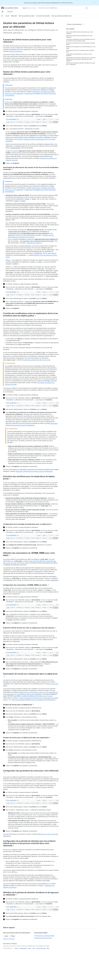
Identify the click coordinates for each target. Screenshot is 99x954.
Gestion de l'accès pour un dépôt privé (17, 705)
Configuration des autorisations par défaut (25, 585)
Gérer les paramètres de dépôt (26, 16)
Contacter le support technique (44, 938)
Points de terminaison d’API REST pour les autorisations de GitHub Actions (33, 699)
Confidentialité (23, 948)
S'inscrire (10, 11)
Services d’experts (41, 948)
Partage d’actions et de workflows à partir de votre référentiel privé (38, 692)
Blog (48, 948)
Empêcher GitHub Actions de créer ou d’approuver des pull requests (28, 628)
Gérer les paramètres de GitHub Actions (62, 16)
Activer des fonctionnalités (43, 16)
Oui (7, 936)
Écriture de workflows (15, 51)
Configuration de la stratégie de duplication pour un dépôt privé (27, 524)
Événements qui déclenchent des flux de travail (36, 360)
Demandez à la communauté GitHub (45, 935)
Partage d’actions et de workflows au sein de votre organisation (23, 694)
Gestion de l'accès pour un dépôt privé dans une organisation (26, 737)
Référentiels (14, 16)
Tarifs (33, 948)
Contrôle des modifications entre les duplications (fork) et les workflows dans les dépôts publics (30, 314)
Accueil (7, 16)
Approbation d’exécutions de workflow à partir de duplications (34, 471)
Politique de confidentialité (9, 938)
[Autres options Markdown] (83, 24)
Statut (29, 948)
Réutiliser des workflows (34, 243)
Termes (16, 948)
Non (13, 936)
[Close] (94, 2)
